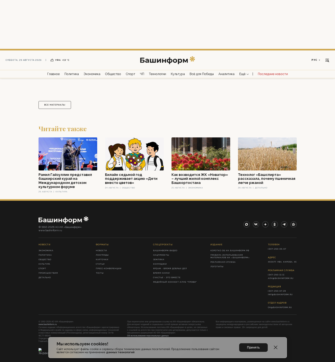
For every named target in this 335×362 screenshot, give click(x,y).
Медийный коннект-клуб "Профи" (175, 282)
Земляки (158, 259)
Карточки (102, 259)
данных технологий (120, 352)
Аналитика (226, 74)
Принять (253, 347)
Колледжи (160, 264)
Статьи (100, 264)
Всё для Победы (202, 74)
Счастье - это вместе (167, 277)
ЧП (142, 74)
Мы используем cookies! (82, 343)
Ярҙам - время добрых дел (170, 268)
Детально (45, 277)
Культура (178, 74)
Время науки (161, 273)
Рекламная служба (223, 262)
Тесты (100, 273)
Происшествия (48, 273)
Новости (101, 250)
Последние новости (273, 74)
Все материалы (54, 105)
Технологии (157, 74)
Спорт (130, 74)
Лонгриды (102, 255)
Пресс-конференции (108, 268)
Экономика (92, 74)
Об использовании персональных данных (148, 335)
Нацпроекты (161, 255)
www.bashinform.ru (48, 324)
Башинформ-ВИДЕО (165, 250)
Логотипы (217, 266)
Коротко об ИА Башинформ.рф (229, 250)
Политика (71, 74)
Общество (113, 74)
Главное (53, 74)
